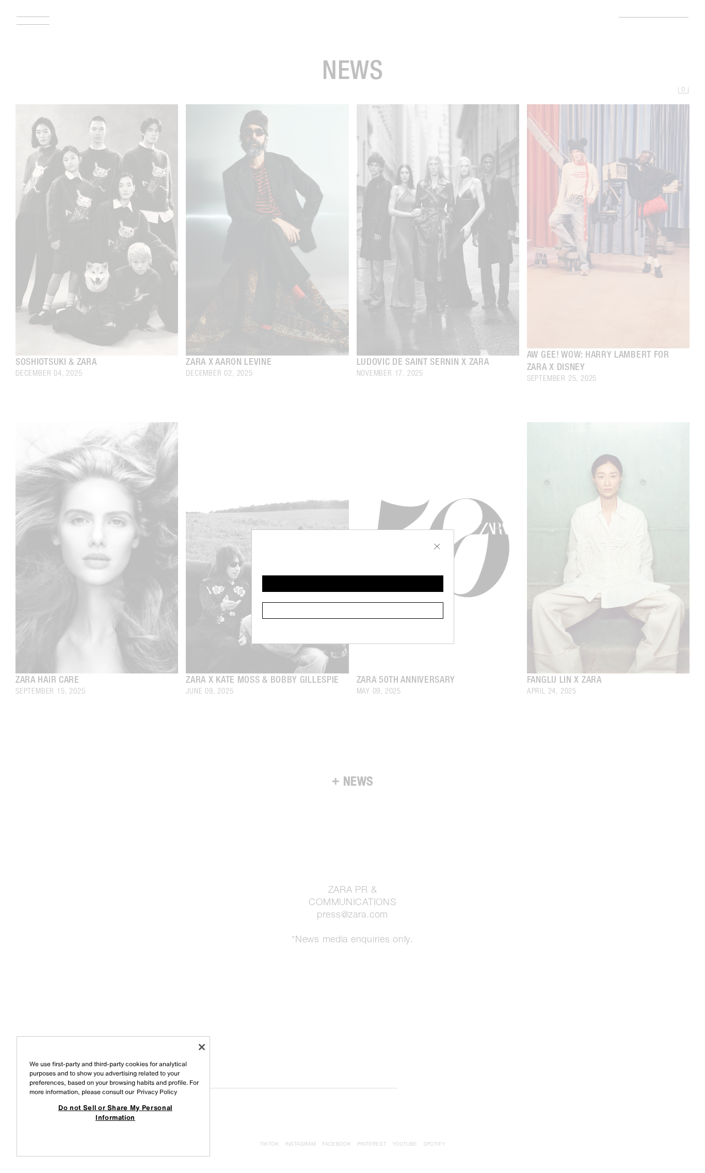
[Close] (202, 1047)
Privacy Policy (157, 1091)
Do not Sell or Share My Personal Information (115, 1112)
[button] (352, 583)
